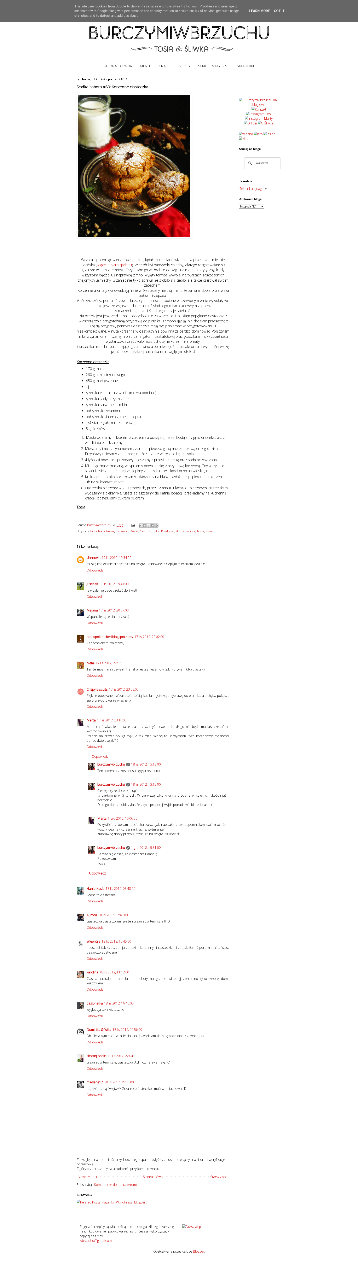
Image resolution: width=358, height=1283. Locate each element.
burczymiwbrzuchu (111, 764)
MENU (145, 66)
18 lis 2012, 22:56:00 (127, 1029)
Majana (92, 610)
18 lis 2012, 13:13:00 (146, 784)
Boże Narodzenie (102, 531)
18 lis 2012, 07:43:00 (113, 915)
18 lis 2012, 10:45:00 (116, 941)
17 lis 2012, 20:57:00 (114, 610)
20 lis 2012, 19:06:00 (119, 1082)
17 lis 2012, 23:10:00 (112, 720)
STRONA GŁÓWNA (118, 66)
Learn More (259, 11)
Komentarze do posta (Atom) (115, 1184)
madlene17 (95, 1082)
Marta (91, 720)
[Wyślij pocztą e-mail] (141, 525)
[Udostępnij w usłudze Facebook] (152, 525)
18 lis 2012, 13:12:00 (146, 764)
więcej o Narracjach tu (114, 264)
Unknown (93, 557)
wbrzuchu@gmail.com (96, 1240)
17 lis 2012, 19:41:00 (114, 584)
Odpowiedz (95, 570)
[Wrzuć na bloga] (145, 525)
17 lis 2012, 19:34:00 (116, 557)
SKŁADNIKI (245, 66)
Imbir (156, 531)
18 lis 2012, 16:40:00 (119, 1003)
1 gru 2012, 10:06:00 (122, 818)
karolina (92, 972)
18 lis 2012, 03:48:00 (120, 888)
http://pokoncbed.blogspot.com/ (110, 636)
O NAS (163, 66)
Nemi (90, 663)
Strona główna (153, 1176)
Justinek (92, 584)
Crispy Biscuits (97, 689)
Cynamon (122, 531)
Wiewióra (93, 941)
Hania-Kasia (95, 888)
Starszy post (219, 1176)
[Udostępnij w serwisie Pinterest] (156, 525)
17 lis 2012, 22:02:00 (149, 636)
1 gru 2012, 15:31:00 (146, 847)
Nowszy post (87, 1176)
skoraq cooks (96, 1056)
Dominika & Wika (99, 1029)
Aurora (92, 915)
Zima (209, 531)
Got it (279, 11)
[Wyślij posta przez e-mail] (133, 525)
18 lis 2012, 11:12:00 (114, 972)
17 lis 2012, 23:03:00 (124, 689)
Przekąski (167, 531)
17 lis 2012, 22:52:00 (110, 663)
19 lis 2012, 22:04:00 (122, 1056)
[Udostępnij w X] (148, 525)
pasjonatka (95, 1003)
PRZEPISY (182, 66)
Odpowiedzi (100, 756)
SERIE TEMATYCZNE (213, 66)
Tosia (200, 531)
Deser (134, 531)
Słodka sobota (185, 531)
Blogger (198, 1251)
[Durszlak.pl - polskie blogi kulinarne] (192, 1226)
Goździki (145, 531)
